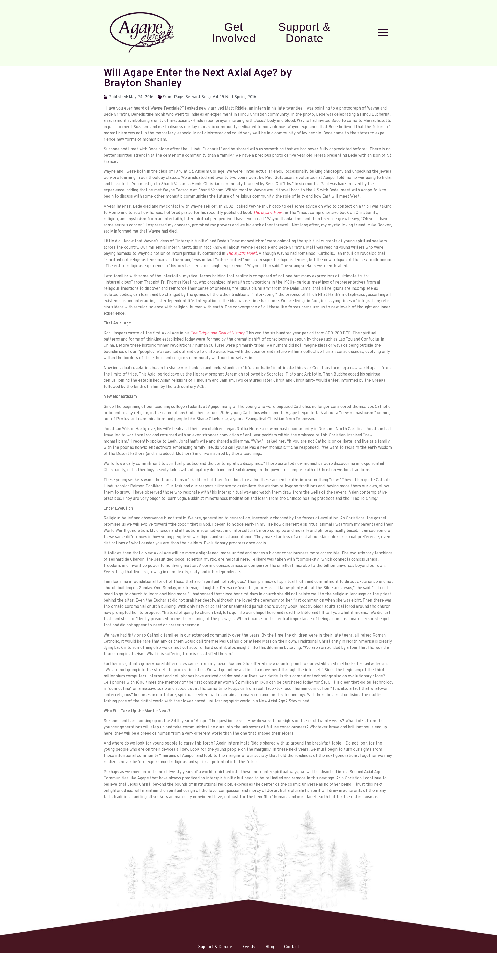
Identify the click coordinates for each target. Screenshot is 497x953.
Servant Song (198, 97)
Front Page (173, 97)
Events (249, 947)
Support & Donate (304, 32)
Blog (270, 947)
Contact (291, 947)
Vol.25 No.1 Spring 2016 (234, 97)
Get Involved (234, 32)
